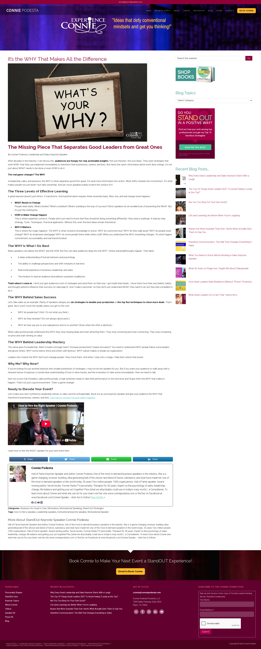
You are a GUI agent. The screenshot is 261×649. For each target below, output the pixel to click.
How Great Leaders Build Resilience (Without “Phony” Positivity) (220, 281)
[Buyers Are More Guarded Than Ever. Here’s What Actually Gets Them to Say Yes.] (181, 233)
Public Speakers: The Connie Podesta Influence (24, 645)
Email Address (207, 610)
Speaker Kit (10, 613)
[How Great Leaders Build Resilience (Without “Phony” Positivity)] (181, 286)
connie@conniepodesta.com (130, 2)
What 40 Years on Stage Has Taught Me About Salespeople (218, 268)
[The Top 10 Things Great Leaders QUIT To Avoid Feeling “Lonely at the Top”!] (181, 193)
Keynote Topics (12, 600)
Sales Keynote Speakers (76, 644)
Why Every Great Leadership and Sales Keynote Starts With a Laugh (80, 592)
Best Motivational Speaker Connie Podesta (62, 645)
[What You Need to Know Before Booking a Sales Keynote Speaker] (181, 260)
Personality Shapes (13, 592)
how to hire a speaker (25, 512)
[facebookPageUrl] (32, 503)
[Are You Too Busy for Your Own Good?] (181, 206)
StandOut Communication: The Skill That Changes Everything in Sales (81, 613)
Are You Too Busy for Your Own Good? (208, 202)
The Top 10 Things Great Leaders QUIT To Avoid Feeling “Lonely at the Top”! (84, 596)
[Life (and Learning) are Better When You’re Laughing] (181, 220)
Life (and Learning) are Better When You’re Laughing (214, 215)
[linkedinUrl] (41, 503)
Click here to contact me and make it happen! (73, 397)
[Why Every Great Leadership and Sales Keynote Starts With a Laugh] (181, 180)
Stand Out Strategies (93, 508)
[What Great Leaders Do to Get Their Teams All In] (181, 299)
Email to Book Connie (130, 571)
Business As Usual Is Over (33, 508)
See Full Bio (97, 497)
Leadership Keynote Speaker (30, 644)
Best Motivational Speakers (99, 644)
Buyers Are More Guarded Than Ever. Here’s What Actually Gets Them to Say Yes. (86, 609)
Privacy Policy (11, 644)
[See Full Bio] (104, 497)
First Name (205, 600)
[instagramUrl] (35, 503)
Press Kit (9, 617)
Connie (36, 11)
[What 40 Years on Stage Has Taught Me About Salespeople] (181, 273)
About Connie (11, 605)
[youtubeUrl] (38, 503)
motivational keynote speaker (71, 512)
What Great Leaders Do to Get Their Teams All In (213, 294)
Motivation (53, 508)
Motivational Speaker (98, 512)
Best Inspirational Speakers (91, 645)
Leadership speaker (46, 512)
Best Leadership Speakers (54, 644)
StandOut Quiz (11, 596)
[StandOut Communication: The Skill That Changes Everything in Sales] (181, 246)
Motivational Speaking (71, 508)
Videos (8, 609)
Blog (7, 621)
